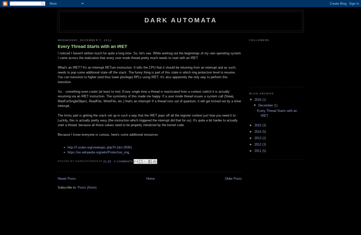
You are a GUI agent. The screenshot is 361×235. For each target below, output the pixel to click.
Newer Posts (67, 178)
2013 (258, 138)
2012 (258, 144)
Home (150, 178)
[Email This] (136, 161)
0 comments (123, 161)
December (266, 105)
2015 (258, 125)
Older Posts (233, 178)
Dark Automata (180, 20)
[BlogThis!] (140, 161)
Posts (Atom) (87, 187)
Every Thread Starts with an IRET (92, 46)
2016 (258, 100)
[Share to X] (145, 161)
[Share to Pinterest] (154, 161)
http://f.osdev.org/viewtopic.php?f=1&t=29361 (100, 147)
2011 (258, 151)
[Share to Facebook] (150, 161)
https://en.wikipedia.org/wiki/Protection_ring (98, 152)
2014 (258, 131)
